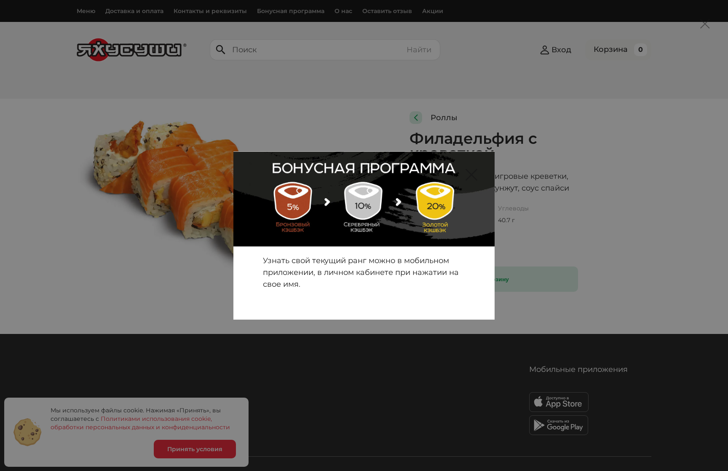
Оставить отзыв (387, 11)
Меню (86, 11)
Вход (561, 49)
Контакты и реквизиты (210, 11)
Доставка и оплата (134, 11)
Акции (432, 11)
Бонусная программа (290, 11)
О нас (343, 11)
